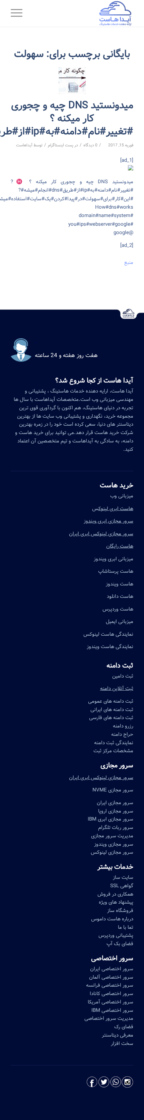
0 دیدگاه (90, 145)
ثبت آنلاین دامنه (116, 689)
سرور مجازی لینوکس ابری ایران (101, 534)
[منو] (19, 13)
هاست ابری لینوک (115, 509)
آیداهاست (24, 145)
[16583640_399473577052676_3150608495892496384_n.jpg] (72, 80)
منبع (128, 263)
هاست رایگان (119, 546)
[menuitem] (19, 13)
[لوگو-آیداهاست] (84, 13)
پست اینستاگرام (60, 145)
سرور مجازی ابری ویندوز (108, 521)
